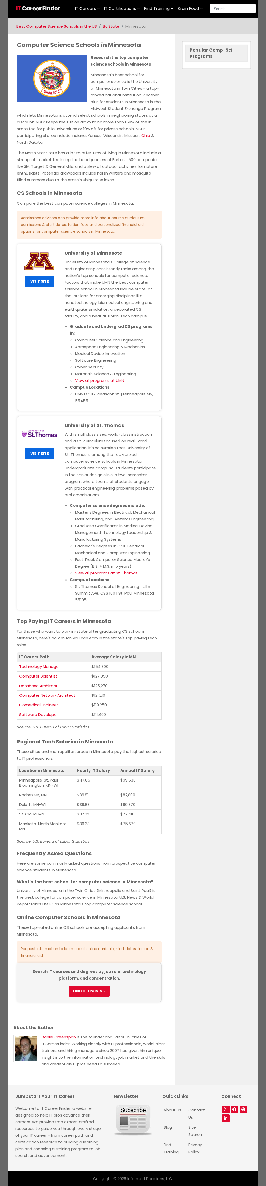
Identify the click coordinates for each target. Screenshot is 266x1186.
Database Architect (38, 685)
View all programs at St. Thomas (106, 573)
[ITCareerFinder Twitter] (226, 1109)
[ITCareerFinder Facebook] (234, 1109)
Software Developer (38, 714)
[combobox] (233, 8)
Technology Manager (39, 666)
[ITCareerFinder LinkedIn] (226, 1118)
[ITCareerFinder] (39, 8)
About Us (172, 1110)
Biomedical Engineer (38, 705)
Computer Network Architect (47, 695)
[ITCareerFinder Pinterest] (243, 1109)
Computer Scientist (38, 676)
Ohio (145, 135)
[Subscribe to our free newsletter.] (133, 1120)
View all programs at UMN (99, 380)
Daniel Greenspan (59, 1037)
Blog (168, 1127)
